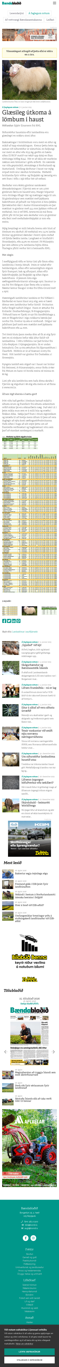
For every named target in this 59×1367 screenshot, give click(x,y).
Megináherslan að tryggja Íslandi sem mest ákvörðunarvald (35, 1073)
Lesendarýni (17, 13)
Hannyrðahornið (29, 1291)
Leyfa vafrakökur (29, 1352)
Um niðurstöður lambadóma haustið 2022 (38, 758)
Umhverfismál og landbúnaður (29, 1267)
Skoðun (29, 1254)
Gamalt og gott (29, 1257)
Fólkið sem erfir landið (29, 1298)
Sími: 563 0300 (31, 1221)
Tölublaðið (13, 990)
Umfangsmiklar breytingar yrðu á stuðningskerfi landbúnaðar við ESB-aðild (34, 918)
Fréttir (29, 1249)
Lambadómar (18, 631)
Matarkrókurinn (29, 1288)
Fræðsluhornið (29, 1261)
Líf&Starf (29, 1280)
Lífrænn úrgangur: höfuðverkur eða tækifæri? (37, 781)
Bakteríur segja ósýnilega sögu (31, 873)
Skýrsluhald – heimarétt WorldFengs (35, 804)
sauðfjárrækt (32, 631)
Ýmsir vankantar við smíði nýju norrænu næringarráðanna (36, 734)
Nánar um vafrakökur (24, 1344)
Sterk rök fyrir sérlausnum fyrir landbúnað (32, 1086)
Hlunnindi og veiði (29, 1308)
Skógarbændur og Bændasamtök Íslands (34, 666)
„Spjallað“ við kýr (31, 645)
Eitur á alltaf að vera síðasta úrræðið (37, 709)
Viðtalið (29, 1305)
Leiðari (50, 19)
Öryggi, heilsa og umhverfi (29, 1274)
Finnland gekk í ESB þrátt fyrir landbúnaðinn (31, 885)
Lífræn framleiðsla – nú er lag (38, 688)
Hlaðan (29, 1322)
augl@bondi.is (31, 1228)
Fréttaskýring (29, 1264)
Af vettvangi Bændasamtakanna (23, 19)
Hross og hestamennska (29, 1270)
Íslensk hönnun (30, 1285)
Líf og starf (29, 1301)
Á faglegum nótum (39, 13)
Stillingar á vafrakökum (29, 1360)
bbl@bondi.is (30, 1225)
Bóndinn (29, 1295)
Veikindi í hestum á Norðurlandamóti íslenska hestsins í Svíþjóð (35, 896)
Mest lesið (12, 862)
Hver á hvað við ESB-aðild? (29, 905)
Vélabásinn (29, 1311)
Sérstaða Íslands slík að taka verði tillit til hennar (33, 1100)
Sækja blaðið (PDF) (29, 1003)
